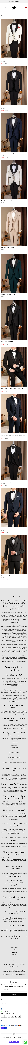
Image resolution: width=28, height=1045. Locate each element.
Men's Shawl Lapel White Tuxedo (8, 60)
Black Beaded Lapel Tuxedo (7, 575)
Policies (3, 1000)
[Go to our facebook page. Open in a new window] (2, 1016)
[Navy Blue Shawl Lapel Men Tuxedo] (14, 132)
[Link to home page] (14, 1033)
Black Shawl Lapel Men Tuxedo (7, 341)
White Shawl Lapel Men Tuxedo (8, 200)
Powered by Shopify (18, 1037)
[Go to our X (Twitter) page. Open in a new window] (9, 1016)
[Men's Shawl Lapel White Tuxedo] (14, 38)
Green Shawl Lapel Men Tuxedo (8, 294)
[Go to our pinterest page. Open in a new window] (19, 1016)
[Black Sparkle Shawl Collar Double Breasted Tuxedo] (14, 367)
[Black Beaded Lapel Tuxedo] (14, 554)
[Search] (5, 7)
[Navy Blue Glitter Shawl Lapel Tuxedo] (14, 507)
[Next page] (20, 583)
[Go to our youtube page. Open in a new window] (16, 1016)
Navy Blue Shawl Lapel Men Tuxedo (8, 153)
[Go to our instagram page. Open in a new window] (5, 1016)
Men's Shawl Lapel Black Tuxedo (8, 106)
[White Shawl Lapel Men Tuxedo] (14, 179)
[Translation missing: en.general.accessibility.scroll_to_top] (24, 1037)
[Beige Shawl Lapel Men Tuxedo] (14, 226)
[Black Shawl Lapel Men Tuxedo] (14, 320)
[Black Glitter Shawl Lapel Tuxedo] (14, 460)
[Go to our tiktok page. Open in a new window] (12, 1016)
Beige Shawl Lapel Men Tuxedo (7, 247)
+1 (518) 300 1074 (7, 1011)
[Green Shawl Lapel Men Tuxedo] (14, 273)
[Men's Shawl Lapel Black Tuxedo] (14, 85)
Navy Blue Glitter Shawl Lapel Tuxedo (9, 528)
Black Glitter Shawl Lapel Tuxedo (8, 482)
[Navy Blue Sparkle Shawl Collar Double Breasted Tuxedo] (14, 413)
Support (3, 1003)
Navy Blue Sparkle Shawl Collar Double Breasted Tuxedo (13, 435)
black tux (22, 636)
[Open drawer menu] (1, 7)
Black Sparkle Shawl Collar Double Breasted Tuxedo (12, 388)
